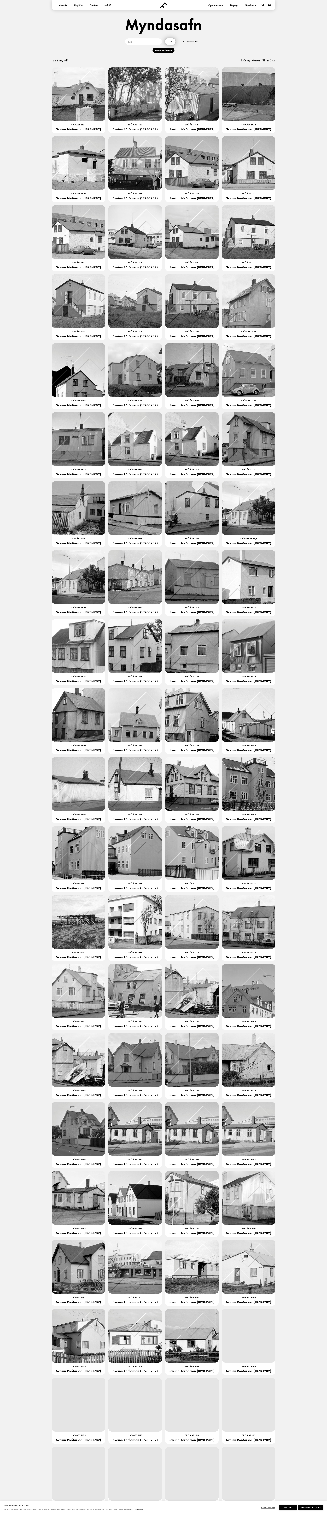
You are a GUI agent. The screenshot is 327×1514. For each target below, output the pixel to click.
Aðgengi (234, 5)
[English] (269, 5)
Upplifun (78, 5)
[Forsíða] (163, 5)
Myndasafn (250, 5)
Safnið (107, 5)
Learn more (139, 1509)
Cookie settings (268, 1508)
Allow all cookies (311, 1508)
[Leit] (263, 5)
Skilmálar (268, 59)
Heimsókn (62, 5)
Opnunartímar (215, 5)
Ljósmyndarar (250, 59)
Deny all (288, 1508)
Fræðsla (94, 5)
